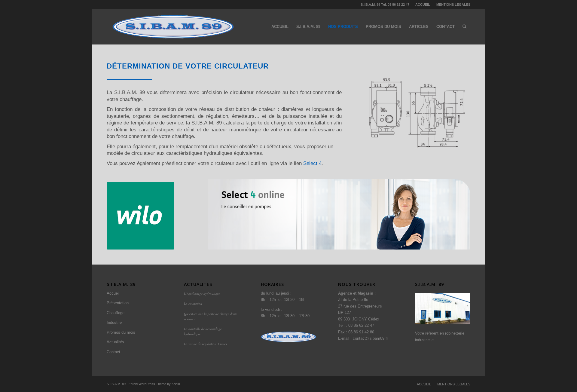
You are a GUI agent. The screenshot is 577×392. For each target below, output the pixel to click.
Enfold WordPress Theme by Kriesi (154, 384)
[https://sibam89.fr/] (442, 308)
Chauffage (115, 313)
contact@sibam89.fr (370, 338)
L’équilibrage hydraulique (202, 293)
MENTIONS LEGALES (453, 4)
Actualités (115, 342)
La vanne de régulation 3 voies (205, 343)
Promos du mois (121, 332)
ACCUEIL (422, 4)
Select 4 (312, 163)
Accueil (113, 293)
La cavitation (193, 303)
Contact (113, 352)
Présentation (118, 303)
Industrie (114, 322)
